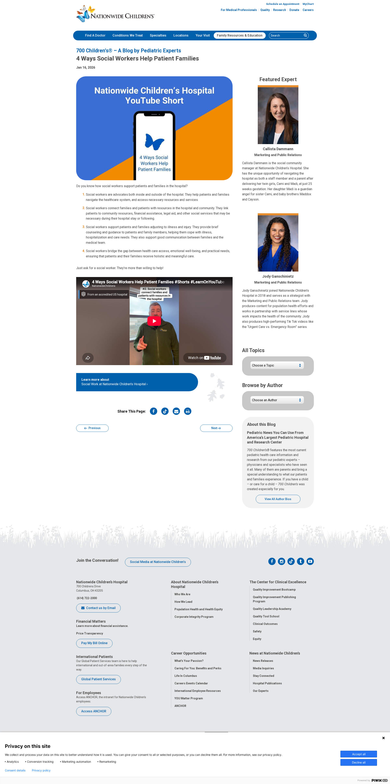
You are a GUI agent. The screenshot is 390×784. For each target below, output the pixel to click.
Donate (294, 10)
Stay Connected (263, 675)
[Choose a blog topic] (277, 366)
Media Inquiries (263, 668)
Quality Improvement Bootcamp (274, 589)
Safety (257, 631)
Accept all (358, 754)
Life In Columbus (185, 675)
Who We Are (182, 594)
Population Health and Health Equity (198, 609)
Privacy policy (41, 770)
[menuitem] (95, 35)
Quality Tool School (266, 616)
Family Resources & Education (239, 35)
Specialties (158, 35)
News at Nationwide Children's (274, 653)
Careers (308, 10)
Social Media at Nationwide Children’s (158, 562)
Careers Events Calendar (191, 683)
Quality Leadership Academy (272, 608)
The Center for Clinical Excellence (277, 582)
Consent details (15, 770)
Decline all (358, 762)
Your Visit (203, 35)
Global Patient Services (98, 679)
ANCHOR (180, 705)
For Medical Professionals (239, 10)
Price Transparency (89, 633)
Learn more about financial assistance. (102, 626)
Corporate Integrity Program (193, 616)
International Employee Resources (197, 690)
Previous (94, 428)
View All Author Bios (278, 499)
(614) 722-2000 (86, 598)
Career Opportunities (188, 653)
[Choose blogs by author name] (277, 401)
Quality (265, 10)
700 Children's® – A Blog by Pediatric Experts (128, 51)
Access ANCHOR (93, 711)
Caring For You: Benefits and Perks (197, 668)
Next (214, 428)
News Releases (263, 660)
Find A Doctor (95, 35)
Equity (257, 639)
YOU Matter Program (188, 698)
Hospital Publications (267, 683)
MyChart (308, 4)
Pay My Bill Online (94, 643)
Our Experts (261, 690)
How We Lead (183, 601)
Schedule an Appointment (282, 4)
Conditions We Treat (128, 35)
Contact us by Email (100, 608)
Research (279, 10)
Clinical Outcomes (265, 623)
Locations (180, 35)
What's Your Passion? (189, 660)
